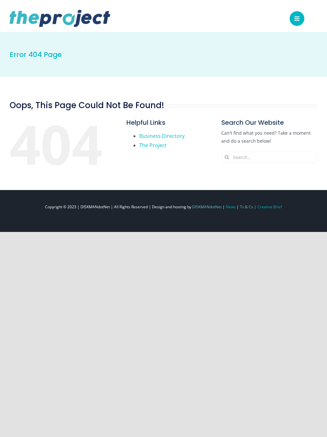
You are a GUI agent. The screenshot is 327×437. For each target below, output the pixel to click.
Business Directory (162, 135)
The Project (153, 145)
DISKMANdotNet (207, 207)
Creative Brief (269, 207)
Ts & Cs (246, 207)
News (231, 207)
